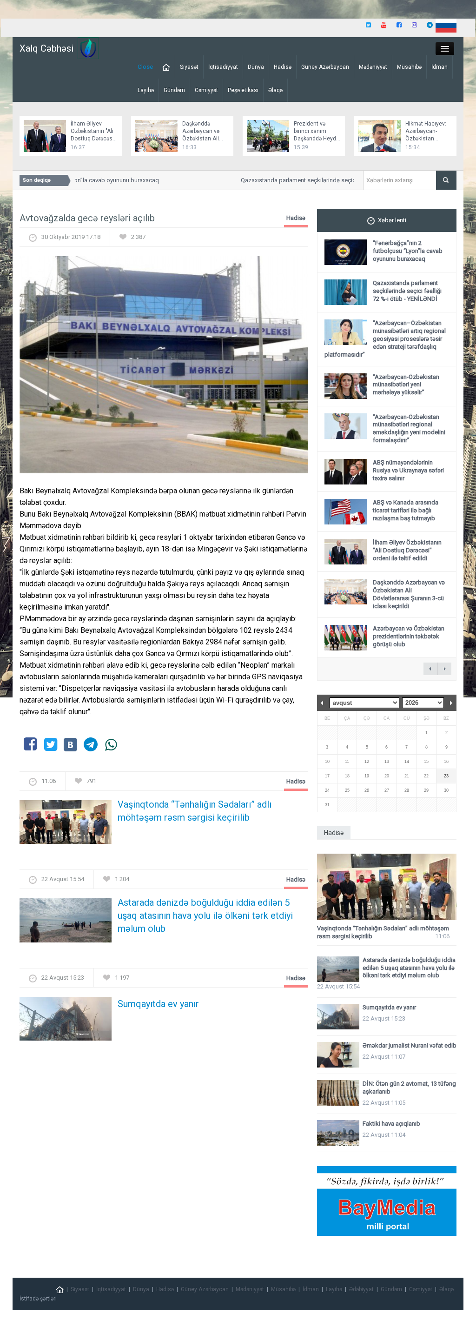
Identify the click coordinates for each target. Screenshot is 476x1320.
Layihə (146, 90)
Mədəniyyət (373, 67)
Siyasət (189, 67)
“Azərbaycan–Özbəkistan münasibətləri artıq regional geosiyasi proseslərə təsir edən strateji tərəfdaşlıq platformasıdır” (385, 338)
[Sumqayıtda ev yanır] (66, 1021)
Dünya (256, 67)
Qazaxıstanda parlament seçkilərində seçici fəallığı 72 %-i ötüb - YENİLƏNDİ (330, 180)
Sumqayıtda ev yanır (158, 1003)
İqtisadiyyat (223, 67)
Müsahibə (409, 67)
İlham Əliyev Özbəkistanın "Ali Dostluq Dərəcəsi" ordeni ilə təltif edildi (93, 138)
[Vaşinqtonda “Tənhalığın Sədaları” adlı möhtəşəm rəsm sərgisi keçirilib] (66, 825)
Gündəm (174, 90)
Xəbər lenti (392, 220)
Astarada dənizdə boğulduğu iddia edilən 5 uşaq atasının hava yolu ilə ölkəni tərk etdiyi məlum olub (205, 915)
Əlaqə (275, 90)
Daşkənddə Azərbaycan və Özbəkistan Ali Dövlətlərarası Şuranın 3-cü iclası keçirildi (409, 594)
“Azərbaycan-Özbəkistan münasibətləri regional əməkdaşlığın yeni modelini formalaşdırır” (409, 428)
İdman (439, 67)
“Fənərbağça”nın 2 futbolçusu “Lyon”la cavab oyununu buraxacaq (408, 250)
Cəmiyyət (206, 90)
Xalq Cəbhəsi (46, 48)
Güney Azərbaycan (325, 67)
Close (145, 66)
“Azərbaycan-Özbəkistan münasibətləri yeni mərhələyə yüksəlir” (406, 384)
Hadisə (282, 67)
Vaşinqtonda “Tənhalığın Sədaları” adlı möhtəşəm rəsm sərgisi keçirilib (194, 811)
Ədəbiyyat (361, 1289)
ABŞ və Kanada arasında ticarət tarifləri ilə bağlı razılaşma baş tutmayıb (405, 510)
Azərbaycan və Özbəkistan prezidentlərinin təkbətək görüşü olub (408, 636)
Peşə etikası (243, 90)
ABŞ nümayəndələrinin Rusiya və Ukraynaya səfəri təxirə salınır (408, 470)
